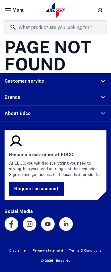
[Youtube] (48, 224)
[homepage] (55, 10)
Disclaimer (18, 250)
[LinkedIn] (66, 224)
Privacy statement (48, 250)
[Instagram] (29, 224)
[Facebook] (11, 224)
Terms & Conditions (85, 250)
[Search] (13, 27)
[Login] (100, 10)
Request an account (36, 188)
